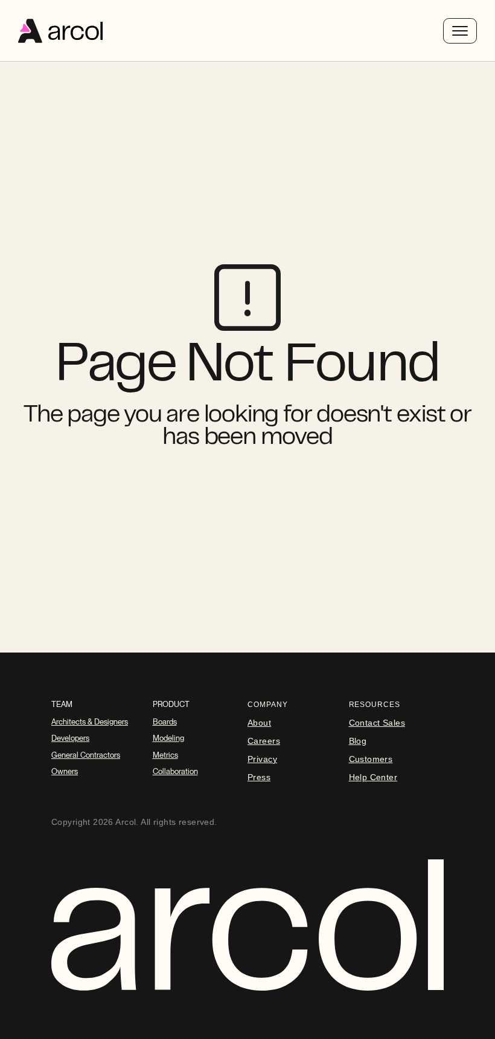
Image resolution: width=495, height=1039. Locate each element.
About (259, 723)
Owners (64, 771)
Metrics (165, 755)
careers (264, 741)
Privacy (262, 759)
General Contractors (85, 755)
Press (259, 777)
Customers (371, 759)
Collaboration (175, 771)
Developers (70, 738)
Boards (165, 721)
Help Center (373, 777)
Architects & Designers (89, 721)
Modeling (168, 738)
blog (358, 741)
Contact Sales (377, 723)
